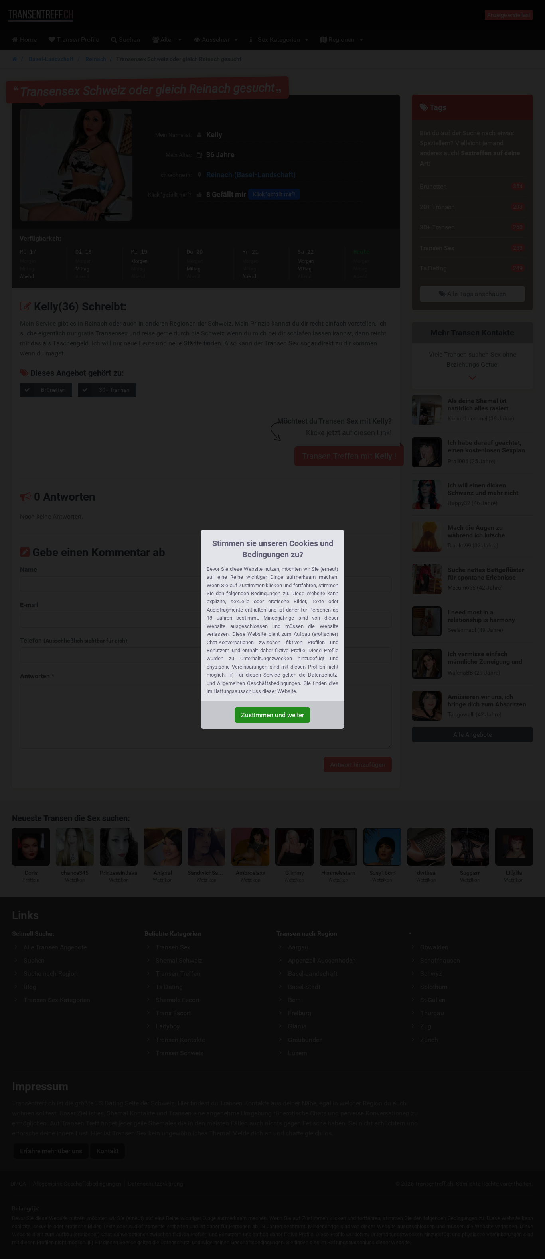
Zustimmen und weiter (272, 715)
